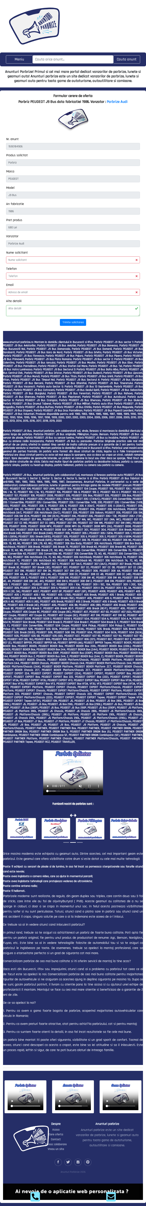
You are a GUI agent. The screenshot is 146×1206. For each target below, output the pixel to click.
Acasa (56, 1130)
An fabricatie (15, 204)
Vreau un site (56, 1149)
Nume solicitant (17, 252)
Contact (56, 1139)
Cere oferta (56, 1134)
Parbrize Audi (117, 101)
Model (10, 188)
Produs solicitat (17, 155)
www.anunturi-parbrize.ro (18, 342)
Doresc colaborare (56, 1144)
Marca (10, 171)
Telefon (11, 269)
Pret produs (14, 220)
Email (9, 285)
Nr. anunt (12, 139)
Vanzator (12, 236)
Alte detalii (13, 301)
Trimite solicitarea (73, 322)
